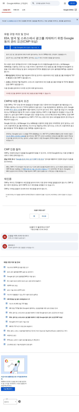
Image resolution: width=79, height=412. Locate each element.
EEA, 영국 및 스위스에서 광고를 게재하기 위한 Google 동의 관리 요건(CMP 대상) (35, 317)
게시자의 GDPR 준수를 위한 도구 (17, 267)
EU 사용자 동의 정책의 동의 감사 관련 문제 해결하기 (24, 281)
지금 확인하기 (7, 389)
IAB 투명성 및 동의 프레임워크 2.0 (18, 299)
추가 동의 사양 (15, 110)
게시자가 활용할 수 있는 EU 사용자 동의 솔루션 (22, 295)
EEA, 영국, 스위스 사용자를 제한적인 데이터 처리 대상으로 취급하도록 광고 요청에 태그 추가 (37, 331)
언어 (7, 399)
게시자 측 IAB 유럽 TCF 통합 (18, 304)
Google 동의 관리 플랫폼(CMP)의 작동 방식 (21, 276)
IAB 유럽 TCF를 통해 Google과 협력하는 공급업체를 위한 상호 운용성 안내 (33, 308)
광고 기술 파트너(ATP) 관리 (16, 290)
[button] (3, 3)
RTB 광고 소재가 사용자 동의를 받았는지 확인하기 (23, 340)
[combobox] (48, 3)
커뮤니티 (16, 10)
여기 (36, 58)
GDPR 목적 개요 (12, 285)
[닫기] (77, 19)
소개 (23, 10)
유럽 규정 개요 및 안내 (12, 262)
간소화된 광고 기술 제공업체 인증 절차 (19, 344)
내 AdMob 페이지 (13, 21)
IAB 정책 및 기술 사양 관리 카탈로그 (35, 169)
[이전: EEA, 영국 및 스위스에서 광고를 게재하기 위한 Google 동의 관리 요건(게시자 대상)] (7, 47)
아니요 (44, 216)
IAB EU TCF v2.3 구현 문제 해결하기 (20, 326)
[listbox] (10, 401)
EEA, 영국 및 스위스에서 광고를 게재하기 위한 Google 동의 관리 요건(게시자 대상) (36, 313)
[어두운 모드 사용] (19, 401)
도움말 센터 (6, 10)
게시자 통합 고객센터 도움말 (15, 136)
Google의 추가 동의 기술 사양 (19, 322)
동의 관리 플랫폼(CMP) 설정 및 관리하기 (20, 272)
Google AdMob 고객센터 (17, 3)
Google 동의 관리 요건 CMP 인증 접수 (30, 159)
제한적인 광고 (11, 335)
